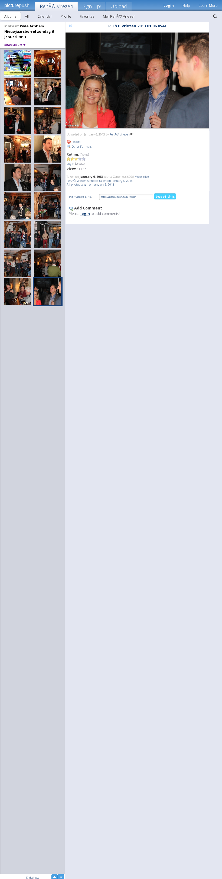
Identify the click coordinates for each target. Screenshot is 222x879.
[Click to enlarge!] (137, 80)
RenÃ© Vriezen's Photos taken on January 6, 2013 (100, 181)
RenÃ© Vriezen (56, 6)
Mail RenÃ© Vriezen (119, 16)
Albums (10, 16)
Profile (66, 16)
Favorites (87, 16)
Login (70, 163)
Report (75, 142)
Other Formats (81, 146)
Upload (118, 6)
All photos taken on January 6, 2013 (90, 184)
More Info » (142, 176)
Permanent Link (80, 197)
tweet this (165, 196)
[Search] (215, 16)
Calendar (44, 16)
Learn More (208, 5)
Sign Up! (92, 6)
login (85, 213)
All (27, 16)
